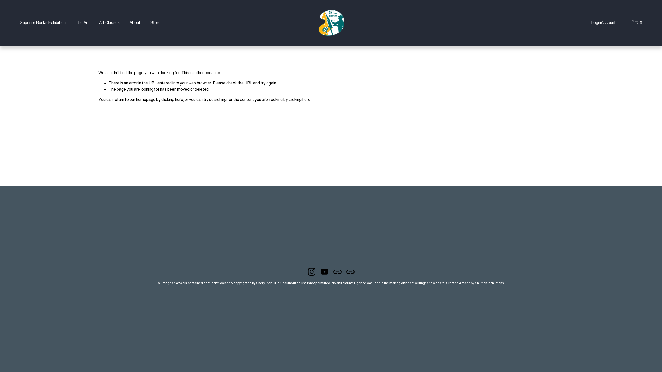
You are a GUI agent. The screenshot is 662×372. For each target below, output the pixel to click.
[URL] (337, 272)
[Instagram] (311, 272)
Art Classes (109, 22)
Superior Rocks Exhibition (43, 22)
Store (155, 22)
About (135, 22)
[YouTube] (324, 272)
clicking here (172, 99)
